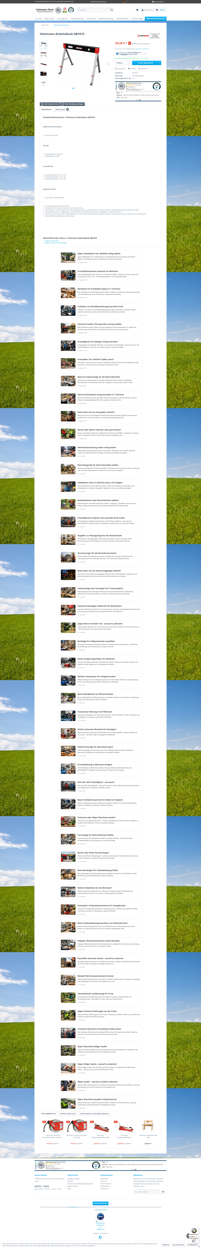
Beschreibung (46, 109)
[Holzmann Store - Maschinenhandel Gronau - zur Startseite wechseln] (51, 12)
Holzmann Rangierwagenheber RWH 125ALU (100, 1136)
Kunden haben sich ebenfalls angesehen (94, 1114)
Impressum (104, 1189)
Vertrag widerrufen (100, 1203)
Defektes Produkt (73, 1179)
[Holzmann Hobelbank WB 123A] (148, 1126)
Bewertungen (61, 109)
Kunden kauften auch (68, 1114)
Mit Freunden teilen (51, 104)
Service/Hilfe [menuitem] (158, 2)
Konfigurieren (193, 1245)
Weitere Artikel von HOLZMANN (55, 243)
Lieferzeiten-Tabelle (100, 1209)
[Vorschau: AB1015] (43, 45)
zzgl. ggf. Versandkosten (142, 49)
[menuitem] (95, 10)
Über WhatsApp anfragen (74, 104)
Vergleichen (121, 69)
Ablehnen (165, 1245)
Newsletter (104, 1179)
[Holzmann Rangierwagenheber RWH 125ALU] (100, 1126)
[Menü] (197, 1228)
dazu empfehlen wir (48, 1114)
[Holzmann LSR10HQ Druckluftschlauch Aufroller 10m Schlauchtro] (53, 1126)
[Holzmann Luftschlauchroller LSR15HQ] (76, 1126)
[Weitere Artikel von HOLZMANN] (149, 36)
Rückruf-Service (105, 1184)
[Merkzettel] (137, 10)
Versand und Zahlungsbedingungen (80, 1184)
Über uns (103, 1181)
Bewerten (144, 69)
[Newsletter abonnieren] (163, 1192)
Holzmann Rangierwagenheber (124, 1136)
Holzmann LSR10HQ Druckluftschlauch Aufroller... (53, 1136)
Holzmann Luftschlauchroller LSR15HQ (76, 1136)
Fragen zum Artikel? (51, 241)
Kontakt (70, 1181)
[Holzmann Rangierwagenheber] (124, 1126)
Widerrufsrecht (73, 1186)
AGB (69, 1189)
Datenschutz (104, 1186)
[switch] (194, 1241)
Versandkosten (74, 1207)
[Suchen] (111, 10)
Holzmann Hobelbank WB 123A (148, 1136)
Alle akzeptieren (178, 1245)
